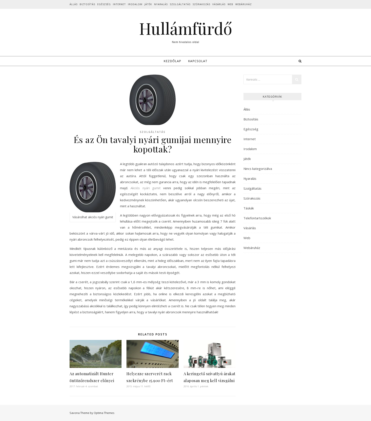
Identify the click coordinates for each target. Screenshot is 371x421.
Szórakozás (201, 4)
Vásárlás (218, 4)
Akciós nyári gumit (146, 188)
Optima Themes (104, 413)
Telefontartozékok (257, 218)
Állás (74, 4)
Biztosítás (87, 4)
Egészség (104, 4)
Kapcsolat (197, 61)
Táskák (248, 208)
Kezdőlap (172, 61)
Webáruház (243, 4)
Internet (119, 4)
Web (230, 4)
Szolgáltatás (180, 4)
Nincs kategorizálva (257, 168)
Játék (148, 4)
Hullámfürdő (185, 28)
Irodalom (135, 4)
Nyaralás (161, 4)
